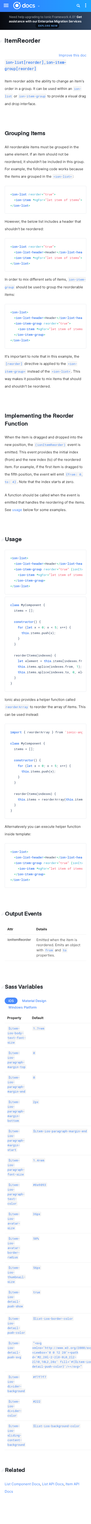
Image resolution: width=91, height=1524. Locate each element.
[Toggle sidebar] (3, 2)
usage (17, 510)
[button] (38, 5)
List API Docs (53, 1484)
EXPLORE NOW (48, 25)
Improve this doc (72, 55)
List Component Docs (22, 1484)
